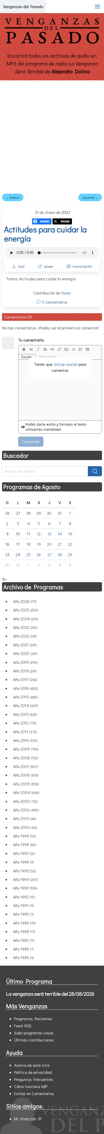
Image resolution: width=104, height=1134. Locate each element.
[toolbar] (60, 349)
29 (70, 554)
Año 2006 (26, 775)
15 (70, 533)
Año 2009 (26, 749)
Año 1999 (24, 835)
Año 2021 (25, 644)
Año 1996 (23, 862)
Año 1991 (23, 905)
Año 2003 (25, 801)
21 (60, 544)
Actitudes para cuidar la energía (45, 233)
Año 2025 (25, 610)
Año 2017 (25, 679)
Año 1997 (24, 853)
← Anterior (13, 197)
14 (60, 533)
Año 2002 (26, 809)
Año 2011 (25, 731)
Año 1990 (23, 914)
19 (39, 544)
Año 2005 (26, 783)
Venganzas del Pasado (23, 6)
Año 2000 (25, 827)
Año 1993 (25, 888)
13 (49, 533)
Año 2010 (25, 740)
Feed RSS (22, 1025)
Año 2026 (25, 601)
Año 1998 (24, 844)
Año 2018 (25, 670)
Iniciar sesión (65, 364)
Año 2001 (24, 818)
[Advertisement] (52, 135)
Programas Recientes (33, 1018)
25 (28, 554)
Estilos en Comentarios (34, 1093)
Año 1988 (24, 931)
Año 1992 (24, 896)
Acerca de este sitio (31, 1065)
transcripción (82, 266)
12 (39, 533)
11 (28, 533)
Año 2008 (25, 757)
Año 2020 (25, 653)
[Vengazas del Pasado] (52, 42)
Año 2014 (25, 705)
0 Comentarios (54, 302)
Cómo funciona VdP (30, 1086)
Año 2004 (26, 792)
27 (49, 554)
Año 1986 (23, 948)
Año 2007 (25, 766)
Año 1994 (25, 879)
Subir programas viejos (34, 1032)
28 (60, 554)
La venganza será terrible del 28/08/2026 (50, 993)
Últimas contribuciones (34, 1039)
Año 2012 (24, 722)
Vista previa (48, 356)
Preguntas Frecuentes (33, 1079)
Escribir (27, 356)
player (48, 266)
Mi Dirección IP (27, 1118)
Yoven (66, 293)
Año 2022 (25, 636)
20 (49, 544)
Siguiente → (90, 197)
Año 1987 (23, 940)
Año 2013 (25, 714)
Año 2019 (25, 662)
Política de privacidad (33, 1072)
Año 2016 (25, 688)
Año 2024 (25, 618)
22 (70, 544)
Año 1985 (23, 957)
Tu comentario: (31, 340)
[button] (97, 7)
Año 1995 (24, 870)
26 (39, 554)
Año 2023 (25, 627)
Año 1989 (24, 922)
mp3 (21, 266)
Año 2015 (25, 696)
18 (29, 544)
